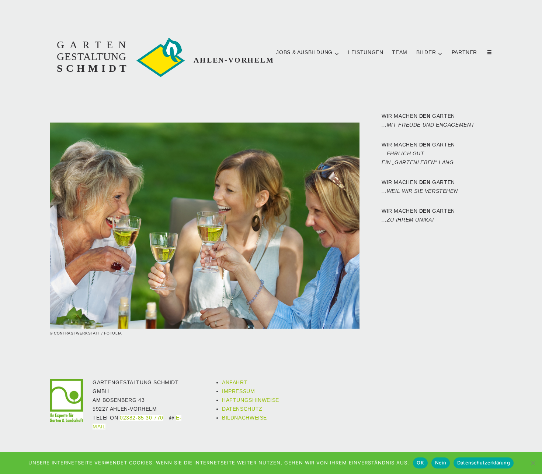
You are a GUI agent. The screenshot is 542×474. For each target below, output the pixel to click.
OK (420, 463)
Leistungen (365, 52)
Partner (465, 52)
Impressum (238, 391)
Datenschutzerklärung (483, 463)
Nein (440, 463)
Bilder (426, 52)
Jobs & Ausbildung (304, 52)
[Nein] (532, 463)
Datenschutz (242, 409)
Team (399, 52)
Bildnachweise (244, 418)
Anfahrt (234, 382)
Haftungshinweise (250, 400)
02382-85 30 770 (141, 418)
